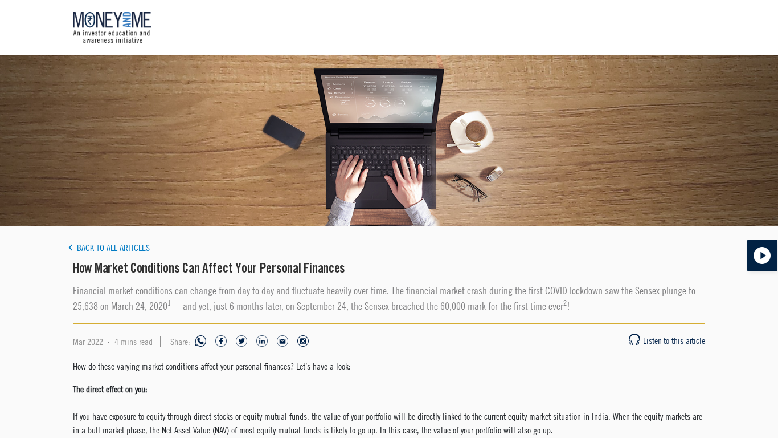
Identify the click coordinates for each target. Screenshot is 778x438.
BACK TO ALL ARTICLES (113, 247)
